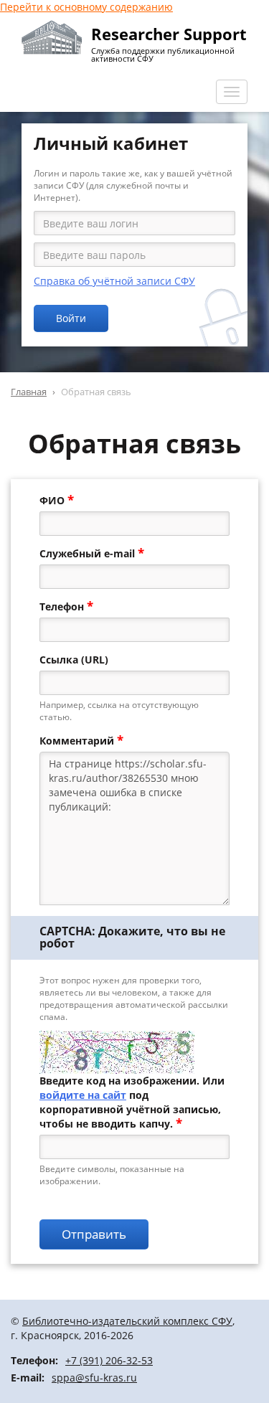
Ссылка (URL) (73, 659)
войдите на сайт (82, 1095)
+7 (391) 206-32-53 (109, 1360)
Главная (29, 391)
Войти (71, 318)
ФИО (56, 500)
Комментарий (81, 741)
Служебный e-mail (91, 554)
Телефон (66, 607)
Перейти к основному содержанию (86, 7)
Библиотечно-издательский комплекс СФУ (127, 1321)
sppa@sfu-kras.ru (94, 1377)
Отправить (94, 1234)
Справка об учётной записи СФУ (114, 281)
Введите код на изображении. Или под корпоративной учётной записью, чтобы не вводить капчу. (132, 1102)
